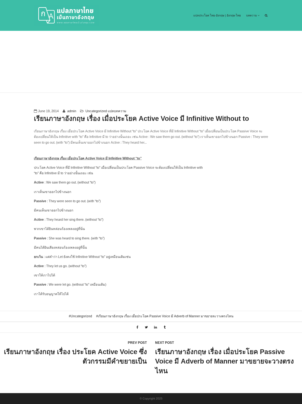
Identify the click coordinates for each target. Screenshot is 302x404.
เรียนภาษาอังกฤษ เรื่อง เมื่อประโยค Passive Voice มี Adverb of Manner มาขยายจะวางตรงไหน (165, 316)
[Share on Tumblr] (165, 327)
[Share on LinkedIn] (155, 327)
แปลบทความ (117, 111)
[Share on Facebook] (137, 327)
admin (71, 111)
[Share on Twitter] (146, 327)
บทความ (252, 15)
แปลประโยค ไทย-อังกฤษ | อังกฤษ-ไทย (217, 15)
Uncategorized (96, 111)
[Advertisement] (151, 61)
